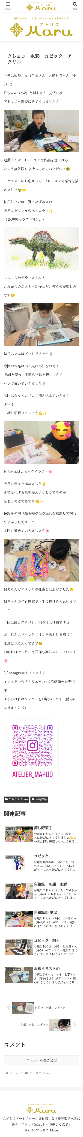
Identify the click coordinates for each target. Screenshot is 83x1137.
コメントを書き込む (41, 1060)
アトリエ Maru (18, 799)
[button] (74, 762)
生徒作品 (41, 799)
